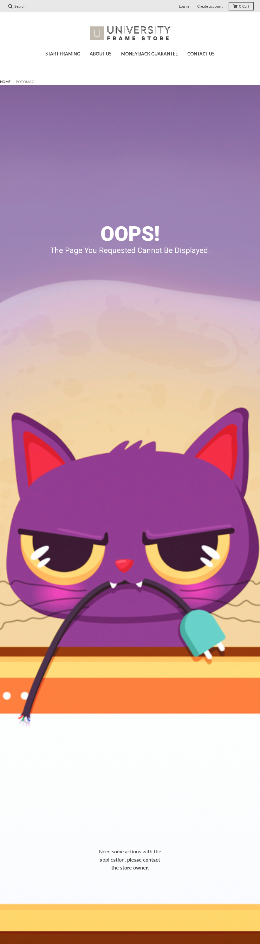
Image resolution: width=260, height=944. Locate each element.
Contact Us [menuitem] (201, 53)
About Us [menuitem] (101, 53)
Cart (244, 6)
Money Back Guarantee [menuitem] (149, 53)
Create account (210, 6)
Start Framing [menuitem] (62, 53)
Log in (184, 6)
